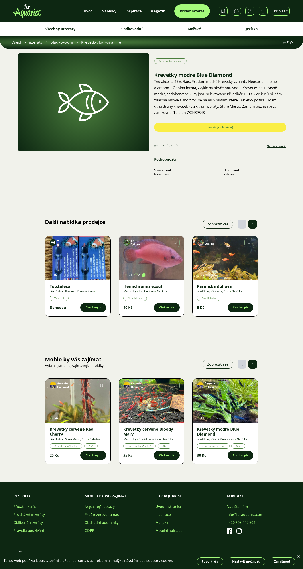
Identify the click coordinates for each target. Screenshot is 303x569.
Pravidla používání (28, 530)
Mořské (194, 28)
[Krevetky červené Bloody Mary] (151, 401)
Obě (91, 446)
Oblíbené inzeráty (28, 522)
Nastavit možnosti (246, 561)
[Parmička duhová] (225, 258)
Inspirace (163, 514)
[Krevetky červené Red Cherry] (77, 401)
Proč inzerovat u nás (102, 514)
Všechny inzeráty (60, 28)
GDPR (89, 530)
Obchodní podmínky (101, 522)
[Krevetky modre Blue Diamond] (225, 401)
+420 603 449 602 (241, 522)
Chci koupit (93, 307)
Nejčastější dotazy (100, 506)
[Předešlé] (242, 224)
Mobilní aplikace (168, 530)
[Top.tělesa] (77, 258)
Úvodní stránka (168, 506)
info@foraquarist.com (245, 514)
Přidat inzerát (192, 11)
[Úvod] (27, 11)
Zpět (290, 42)
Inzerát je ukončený (220, 127)
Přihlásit (281, 11)
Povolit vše (210, 561)
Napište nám (237, 506)
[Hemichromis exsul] (151, 258)
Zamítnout (282, 561)
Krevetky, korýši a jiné (101, 42)
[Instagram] (239, 531)
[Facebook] (229, 531)
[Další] (252, 224)
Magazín (162, 522)
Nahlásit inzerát (276, 146)
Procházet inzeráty (29, 514)
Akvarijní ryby (135, 298)
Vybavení (59, 298)
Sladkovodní (131, 28)
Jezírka (252, 28)
